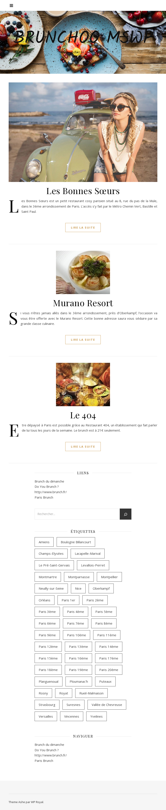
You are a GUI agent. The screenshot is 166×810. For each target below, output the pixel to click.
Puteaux (105, 681)
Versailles (46, 716)
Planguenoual (48, 681)
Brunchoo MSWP (83, 38)
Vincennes (71, 716)
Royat (63, 693)
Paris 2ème (95, 600)
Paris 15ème (48, 658)
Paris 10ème (76, 635)
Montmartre (48, 577)
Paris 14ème (108, 646)
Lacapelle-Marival (88, 553)
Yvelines (96, 716)
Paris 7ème (75, 623)
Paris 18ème (48, 670)
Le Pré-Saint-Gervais (54, 565)
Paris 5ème (103, 611)
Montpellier (109, 577)
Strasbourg (47, 704)
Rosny (43, 693)
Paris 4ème (75, 611)
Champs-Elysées (51, 553)
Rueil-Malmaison (91, 693)
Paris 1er (68, 600)
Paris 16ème (78, 658)
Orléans (44, 600)
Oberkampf (101, 588)
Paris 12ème (48, 646)
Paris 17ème (108, 658)
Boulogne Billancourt (76, 542)
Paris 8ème (103, 623)
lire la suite (83, 227)
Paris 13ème (78, 646)
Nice (78, 588)
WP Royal (37, 802)
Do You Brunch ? (47, 486)
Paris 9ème (47, 635)
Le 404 (83, 415)
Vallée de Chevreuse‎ (107, 704)
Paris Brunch (44, 497)
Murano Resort (83, 302)
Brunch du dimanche (49, 481)
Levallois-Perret (93, 565)
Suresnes (73, 704)
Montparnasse (79, 577)
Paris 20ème (108, 670)
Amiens (44, 542)
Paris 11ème (106, 635)
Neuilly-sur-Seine (51, 588)
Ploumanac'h (79, 681)
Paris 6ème (47, 623)
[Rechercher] (125, 514)
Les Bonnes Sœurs (83, 190)
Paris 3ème (47, 611)
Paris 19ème (78, 670)
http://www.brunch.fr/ (51, 492)
